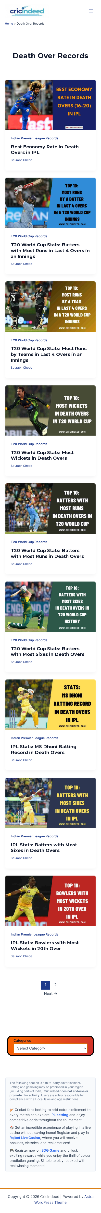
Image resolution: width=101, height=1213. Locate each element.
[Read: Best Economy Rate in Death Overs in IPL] (50, 104)
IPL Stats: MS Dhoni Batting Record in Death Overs (43, 749)
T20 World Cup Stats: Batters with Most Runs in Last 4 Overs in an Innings (50, 250)
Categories (22, 1040)
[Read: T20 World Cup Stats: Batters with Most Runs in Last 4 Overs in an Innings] (50, 202)
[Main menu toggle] (91, 11)
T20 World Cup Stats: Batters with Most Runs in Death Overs (47, 553)
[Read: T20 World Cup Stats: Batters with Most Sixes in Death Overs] (50, 606)
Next (50, 993)
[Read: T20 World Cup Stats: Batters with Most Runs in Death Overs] (50, 508)
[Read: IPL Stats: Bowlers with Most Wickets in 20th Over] (50, 900)
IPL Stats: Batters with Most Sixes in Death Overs (44, 847)
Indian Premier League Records (34, 138)
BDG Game (50, 1150)
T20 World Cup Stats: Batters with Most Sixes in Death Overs (47, 651)
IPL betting (59, 1115)
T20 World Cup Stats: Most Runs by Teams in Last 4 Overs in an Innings (49, 354)
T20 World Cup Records (29, 236)
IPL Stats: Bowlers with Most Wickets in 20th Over (45, 945)
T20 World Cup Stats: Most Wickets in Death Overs (42, 455)
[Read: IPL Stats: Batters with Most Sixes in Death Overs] (50, 802)
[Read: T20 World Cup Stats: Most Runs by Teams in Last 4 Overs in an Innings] (50, 306)
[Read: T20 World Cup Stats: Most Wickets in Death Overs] (50, 410)
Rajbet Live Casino (25, 1138)
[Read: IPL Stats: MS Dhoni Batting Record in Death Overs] (50, 704)
